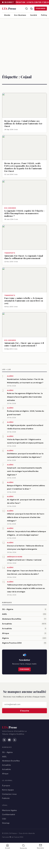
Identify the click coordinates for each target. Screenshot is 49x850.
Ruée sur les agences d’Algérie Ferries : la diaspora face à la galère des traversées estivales (25, 396)
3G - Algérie (7, 609)
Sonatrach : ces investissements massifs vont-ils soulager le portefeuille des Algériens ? (24, 471)
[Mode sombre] (31, 8)
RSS (21, 837)
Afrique (5, 633)
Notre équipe (8, 790)
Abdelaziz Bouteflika (11, 619)
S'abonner (40, 8)
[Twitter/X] (4, 740)
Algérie (5, 638)
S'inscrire (24, 711)
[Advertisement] (24, 44)
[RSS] (14, 740)
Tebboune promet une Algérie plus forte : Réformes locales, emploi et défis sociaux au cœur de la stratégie (26, 588)
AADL (4, 614)
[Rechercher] (26, 8)
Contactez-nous (9, 794)
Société (33, 15)
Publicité (6, 798)
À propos (6, 785)
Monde (7, 15)
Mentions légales (9, 810)
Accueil (7, 848)
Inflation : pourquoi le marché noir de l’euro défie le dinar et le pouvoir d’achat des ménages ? (25, 517)
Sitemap (6, 823)
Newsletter (40, 848)
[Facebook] (9, 740)
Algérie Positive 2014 (12, 643)
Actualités (7, 624)
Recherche (23, 848)
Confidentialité (8, 814)
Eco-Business (20, 15)
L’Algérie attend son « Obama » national (24, 560)
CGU (4, 819)
